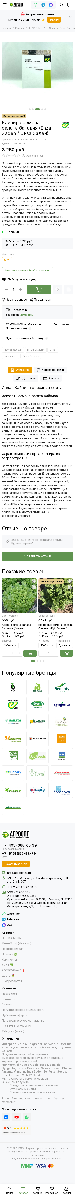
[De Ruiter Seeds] (62, 721)
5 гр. (7, 260)
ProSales (30, 1158)
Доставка (29, 378)
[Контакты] (69, 5)
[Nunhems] (62, 738)
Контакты (8, 999)
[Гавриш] (13, 755)
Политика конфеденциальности (23, 1009)
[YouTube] (16, 1117)
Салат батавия (30, 356)
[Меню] (5, 5)
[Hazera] (13, 738)
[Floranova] (62, 790)
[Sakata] (13, 721)
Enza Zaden (10, 356)
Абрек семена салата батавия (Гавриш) (16, 626)
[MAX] (51, 5)
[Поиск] (61, 5)
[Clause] (38, 721)
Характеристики (53, 369)
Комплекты (9, 959)
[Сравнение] (68, 289)
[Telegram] (43, 5)
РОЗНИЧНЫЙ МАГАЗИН (17, 1026)
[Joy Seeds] (38, 755)
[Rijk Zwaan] (38, 687)
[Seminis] (62, 687)
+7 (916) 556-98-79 (19, 854)
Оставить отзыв (37, 556)
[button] (30, 109)
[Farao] (62, 773)
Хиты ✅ (7, 964)
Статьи (7, 1004)
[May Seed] (62, 755)
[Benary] (13, 773)
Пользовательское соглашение (23, 1020)
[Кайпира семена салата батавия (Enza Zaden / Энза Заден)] (37, 69)
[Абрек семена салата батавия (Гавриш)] (19, 595)
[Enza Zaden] (65, 125)
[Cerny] (38, 773)
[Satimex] (13, 807)
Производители (13, 349)
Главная (6, 28)
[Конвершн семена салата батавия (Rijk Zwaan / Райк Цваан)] (55, 595)
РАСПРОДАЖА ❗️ (13, 970)
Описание (22, 369)
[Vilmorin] (38, 704)
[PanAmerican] (13, 790)
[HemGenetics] (38, 790)
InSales (59, 1158)
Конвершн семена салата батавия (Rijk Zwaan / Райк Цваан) (55, 626)
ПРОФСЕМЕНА (36, 28)
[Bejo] (13, 687)
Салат (52, 28)
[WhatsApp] (35, 5)
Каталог (19, 28)
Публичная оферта (14, 1015)
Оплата (54, 378)
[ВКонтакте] (6, 1117)
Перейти (54, 19)
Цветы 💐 (8, 975)
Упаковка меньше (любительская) (28, 270)
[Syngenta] (62, 704)
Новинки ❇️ (9, 954)
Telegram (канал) (13, 1031)
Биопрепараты (12, 981)
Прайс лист (9, 993)
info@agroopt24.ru (19, 872)
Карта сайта (37, 1155)
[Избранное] (57, 289)
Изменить (26, 314)
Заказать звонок (16, 864)
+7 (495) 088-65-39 (19, 845)
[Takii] (38, 738)
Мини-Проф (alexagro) (16, 943)
